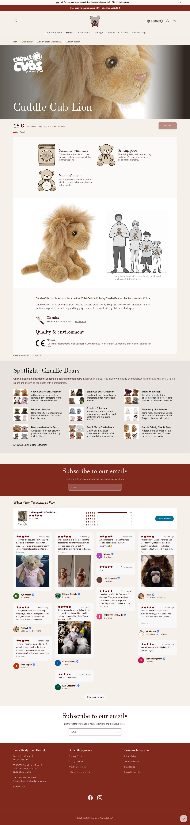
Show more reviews (95, 697)
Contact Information (132, 772)
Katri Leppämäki (69, 686)
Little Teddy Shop (88, 818)
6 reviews (108, 581)
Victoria (107, 554)
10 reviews (25, 598)
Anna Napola (26, 665)
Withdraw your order (77, 767)
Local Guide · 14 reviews (31, 631)
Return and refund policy (79, 772)
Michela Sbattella (69, 594)
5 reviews (66, 689)
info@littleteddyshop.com (32, 781)
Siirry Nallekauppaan (121, 2)
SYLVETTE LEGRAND (113, 615)
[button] (16, 21)
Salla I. (148, 595)
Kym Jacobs (26, 595)
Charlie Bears (27, 42)
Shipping (42, 126)
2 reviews (66, 664)
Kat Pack (24, 628)
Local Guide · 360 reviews (156, 634)
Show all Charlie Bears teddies (30, 445)
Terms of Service (131, 762)
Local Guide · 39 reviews (155, 598)
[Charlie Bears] (28, 62)
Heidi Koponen (110, 578)
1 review (24, 668)
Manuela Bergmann (153, 659)
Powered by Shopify (106, 818)
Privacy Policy (130, 756)
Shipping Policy (75, 756)
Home (16, 42)
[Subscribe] (118, 487)
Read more (80, 321)
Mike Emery (150, 631)
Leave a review (164, 518)
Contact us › (19, 786)
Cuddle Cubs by (49, 42)
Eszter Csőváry (68, 661)
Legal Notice (129, 767)
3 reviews (66, 597)
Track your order (76, 762)
